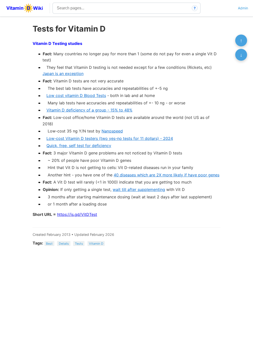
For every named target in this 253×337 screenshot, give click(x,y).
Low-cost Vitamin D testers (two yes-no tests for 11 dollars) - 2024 (109, 138)
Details (64, 243)
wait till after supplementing (139, 189)
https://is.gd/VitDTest (77, 214)
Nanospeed (112, 131)
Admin (243, 8)
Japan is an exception (63, 73)
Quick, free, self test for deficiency (78, 145)
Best (49, 243)
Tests (79, 243)
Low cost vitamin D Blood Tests (76, 95)
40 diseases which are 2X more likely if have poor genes (166, 174)
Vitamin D (96, 243)
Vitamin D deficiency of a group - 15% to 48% (89, 110)
